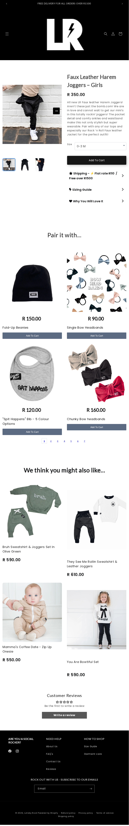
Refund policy (68, 813)
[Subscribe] (90, 789)
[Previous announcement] (6, 3)
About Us (51, 746)
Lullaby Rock (30, 813)
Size (69, 144)
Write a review (64, 715)
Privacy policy (86, 813)
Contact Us (53, 761)
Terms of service (105, 813)
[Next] (56, 111)
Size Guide (90, 746)
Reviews (51, 769)
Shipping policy (66, 816)
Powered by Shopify (48, 813)
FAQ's (49, 754)
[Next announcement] (122, 3)
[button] (7, 34)
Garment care (93, 754)
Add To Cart (97, 160)
